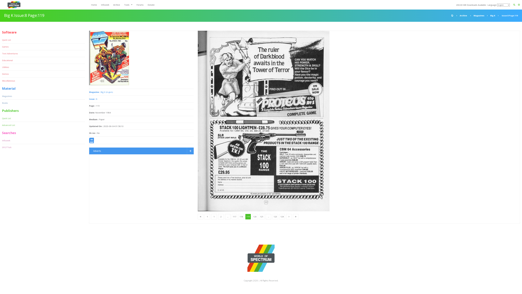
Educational (7, 60)
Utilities (5, 67)
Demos (5, 74)
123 (275, 216)
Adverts (97, 150)
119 (248, 216)
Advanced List (8, 125)
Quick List (6, 40)
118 (241, 216)
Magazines (479, 15)
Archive (116, 4)
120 (255, 216)
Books (5, 103)
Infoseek (105, 4)
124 (282, 216)
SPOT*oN (6, 147)
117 (234, 216)
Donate (151, 4)
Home (94, 4)
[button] (519, 4)
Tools (126, 4)
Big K (492, 15)
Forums (140, 4)
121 (261, 216)
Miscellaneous (8, 80)
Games (5, 46)
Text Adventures (10, 53)
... (227, 216)
